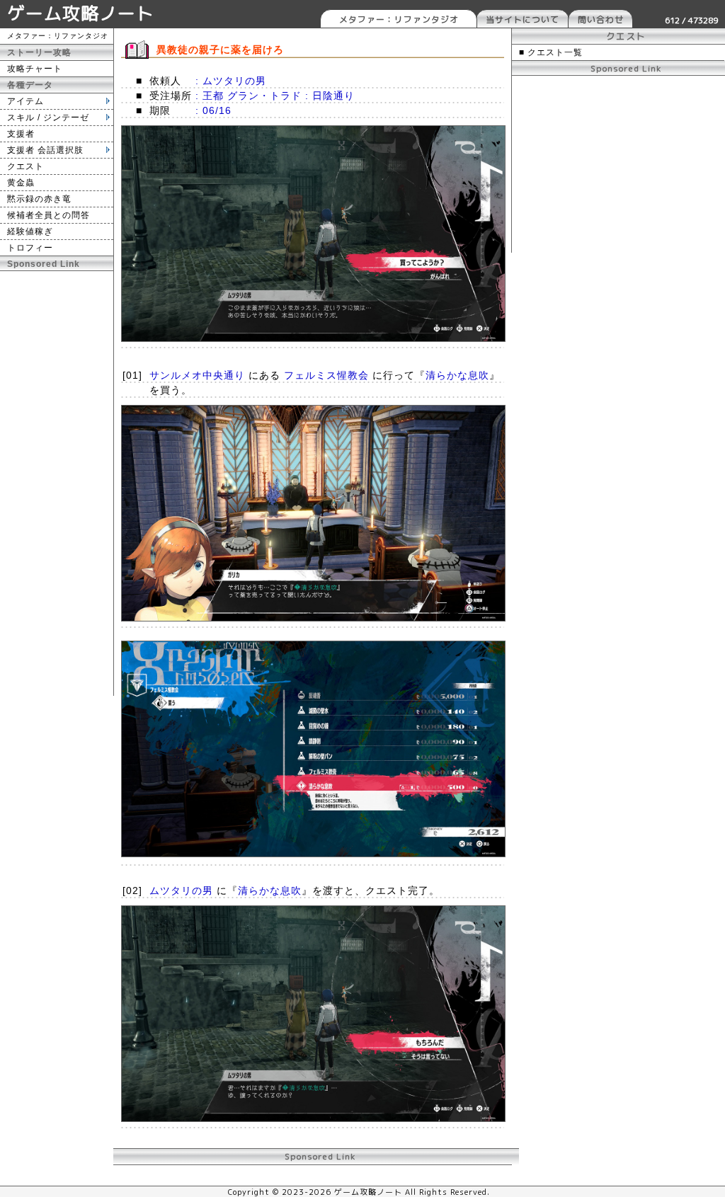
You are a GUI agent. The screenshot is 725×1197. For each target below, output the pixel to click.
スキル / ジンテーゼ (48, 117)
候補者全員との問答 (48, 215)
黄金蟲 (21, 183)
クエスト (25, 166)
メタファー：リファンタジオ (399, 19)
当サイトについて (522, 19)
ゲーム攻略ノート (80, 13)
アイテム (25, 101)
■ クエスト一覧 (551, 52)
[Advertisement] (56, 483)
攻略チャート (34, 69)
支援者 (21, 134)
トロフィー (30, 248)
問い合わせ (601, 19)
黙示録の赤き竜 (39, 199)
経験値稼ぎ (30, 231)
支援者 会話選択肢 (45, 150)
